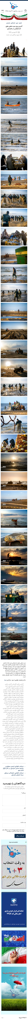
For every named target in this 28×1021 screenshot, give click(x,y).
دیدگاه (23, 793)
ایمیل (24, 815)
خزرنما (8, 732)
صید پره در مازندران (13, 743)
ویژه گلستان (17, 758)
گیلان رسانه (12, 756)
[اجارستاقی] (14, 909)
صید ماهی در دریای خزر (13, 747)
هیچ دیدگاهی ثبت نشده (12, 35)
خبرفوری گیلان (10, 730)
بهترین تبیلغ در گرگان (9, 699)
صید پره (21, 742)
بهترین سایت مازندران (10, 710)
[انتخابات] (14, 867)
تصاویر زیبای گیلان (14, 727)
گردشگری (13, 23)
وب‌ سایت (23, 822)
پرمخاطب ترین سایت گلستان (15, 719)
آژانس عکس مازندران (14, 686)
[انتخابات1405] (14, 947)
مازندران (8, 23)
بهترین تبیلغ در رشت (13, 691)
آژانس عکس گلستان (17, 684)
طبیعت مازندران (10, 753)
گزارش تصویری (8, 755)
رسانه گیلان (20, 738)
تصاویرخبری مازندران (10, 729)
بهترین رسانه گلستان (17, 701)
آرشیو (20, 23)
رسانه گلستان (7, 736)
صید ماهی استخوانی (14, 745)
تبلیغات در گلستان (14, 723)
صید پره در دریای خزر (13, 742)
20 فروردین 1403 (12, 32)
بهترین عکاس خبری (18, 712)
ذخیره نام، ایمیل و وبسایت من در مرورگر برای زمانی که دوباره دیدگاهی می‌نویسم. (13, 830)
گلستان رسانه (19, 756)
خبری (17, 23)
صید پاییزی (6, 740)
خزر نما (12, 732)
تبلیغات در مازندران (15, 725)
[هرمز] (14, 16)
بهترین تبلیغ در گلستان (12, 688)
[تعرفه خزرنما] (14, 989)
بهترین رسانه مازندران (14, 703)
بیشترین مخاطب (7, 712)
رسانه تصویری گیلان (9, 734)
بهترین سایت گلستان (13, 708)
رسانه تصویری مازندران (17, 736)
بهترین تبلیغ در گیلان (17, 690)
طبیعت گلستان (19, 753)
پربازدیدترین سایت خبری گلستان (14, 714)
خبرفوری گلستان (19, 730)
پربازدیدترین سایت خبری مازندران (14, 717)
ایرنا (5, 680)
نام (25, 808)
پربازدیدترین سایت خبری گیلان (15, 716)
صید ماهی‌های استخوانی (11, 751)
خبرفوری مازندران (19, 732)
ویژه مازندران (9, 758)
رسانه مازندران (13, 738)
